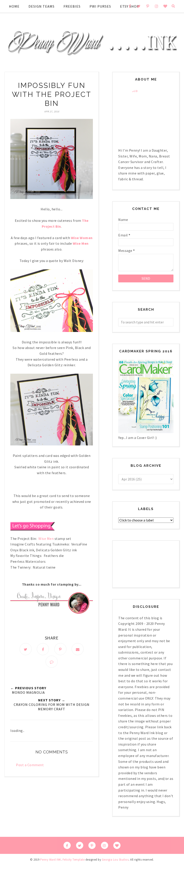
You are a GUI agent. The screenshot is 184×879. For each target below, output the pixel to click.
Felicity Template (74, 860)
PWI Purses (100, 6)
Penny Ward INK (50, 860)
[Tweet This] (26, 649)
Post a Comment (30, 765)
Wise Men (46, 538)
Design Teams (41, 6)
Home (14, 6)
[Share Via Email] (78, 649)
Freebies (72, 6)
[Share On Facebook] (43, 649)
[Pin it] (60, 649)
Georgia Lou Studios (115, 860)
